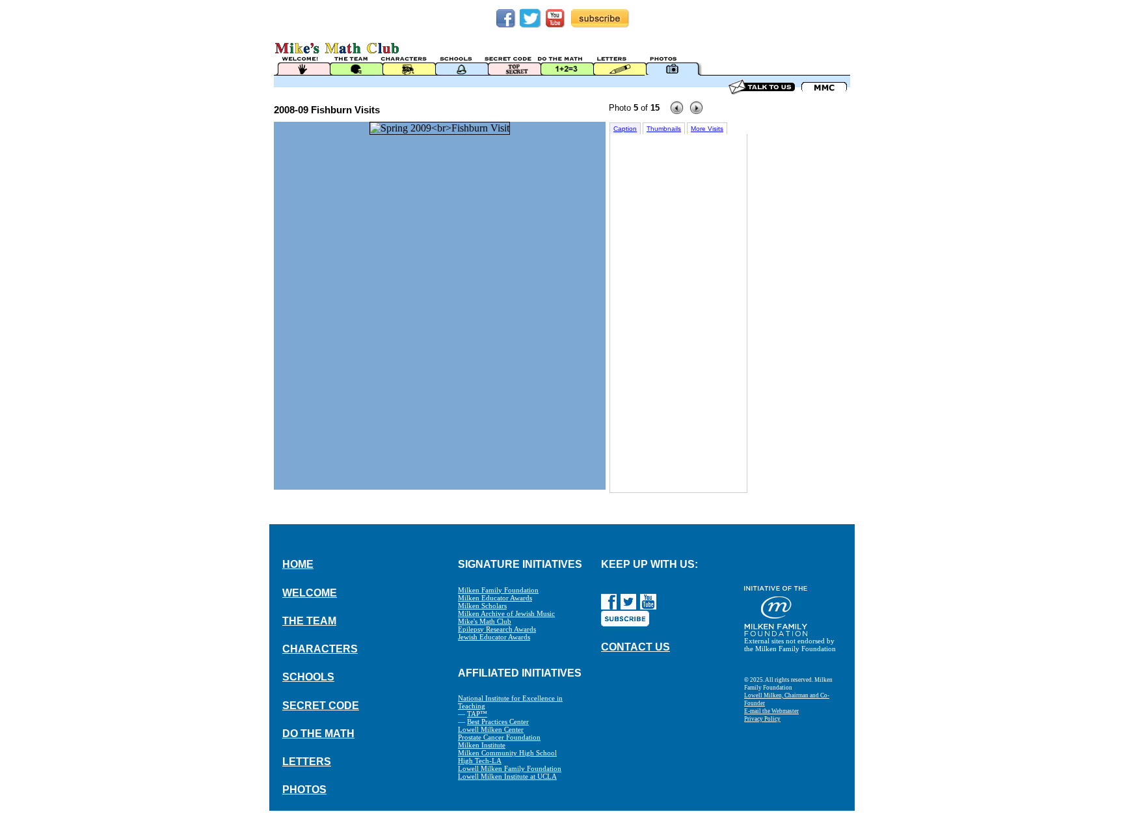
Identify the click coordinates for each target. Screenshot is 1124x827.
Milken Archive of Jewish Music (506, 613)
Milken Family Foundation (498, 590)
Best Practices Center (498, 721)
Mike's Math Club (484, 621)
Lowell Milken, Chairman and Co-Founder (786, 699)
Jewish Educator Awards (494, 637)
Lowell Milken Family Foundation (509, 768)
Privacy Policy (762, 719)
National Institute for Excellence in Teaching (510, 702)
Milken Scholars (482, 606)
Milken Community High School (507, 753)
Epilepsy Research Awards (497, 629)
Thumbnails (664, 128)
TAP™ (477, 714)
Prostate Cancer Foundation (499, 737)
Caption (625, 128)
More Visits (707, 128)
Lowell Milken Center (491, 729)
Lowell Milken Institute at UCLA (507, 776)
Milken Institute (481, 745)
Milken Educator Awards (495, 598)
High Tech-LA (480, 760)
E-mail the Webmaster (771, 711)
